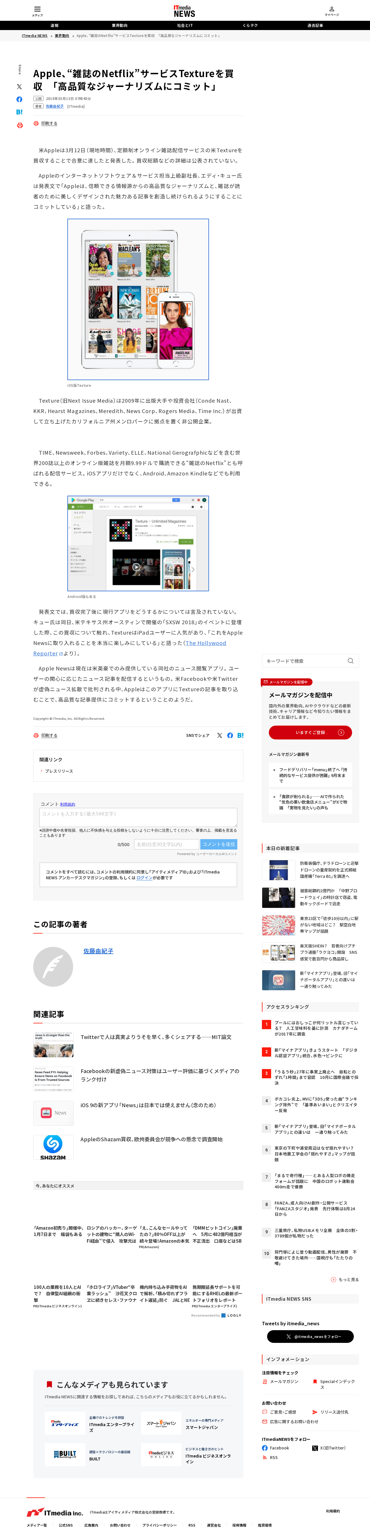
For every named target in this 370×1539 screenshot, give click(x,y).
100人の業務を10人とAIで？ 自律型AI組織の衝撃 (57, 1293)
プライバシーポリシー (159, 1525)
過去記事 (315, 25)
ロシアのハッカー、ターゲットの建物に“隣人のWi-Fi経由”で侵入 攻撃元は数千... (112, 1234)
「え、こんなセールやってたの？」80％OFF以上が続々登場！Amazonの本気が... (164, 1234)
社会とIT (185, 25)
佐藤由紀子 (99, 951)
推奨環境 (265, 1525)
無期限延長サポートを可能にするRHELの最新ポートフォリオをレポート (218, 1293)
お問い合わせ (120, 1525)
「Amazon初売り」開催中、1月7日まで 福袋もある (59, 1231)
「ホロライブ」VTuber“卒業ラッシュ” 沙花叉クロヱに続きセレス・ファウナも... (112, 1294)
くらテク (250, 25)
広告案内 (91, 1525)
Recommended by (206, 1315)
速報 (54, 25)
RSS (191, 1525)
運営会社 (214, 1525)
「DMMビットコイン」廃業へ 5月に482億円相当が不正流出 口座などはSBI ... (217, 1234)
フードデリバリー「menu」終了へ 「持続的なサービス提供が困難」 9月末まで (313, 775)
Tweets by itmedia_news (290, 1323)
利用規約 (333, 1510)
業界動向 (119, 25)
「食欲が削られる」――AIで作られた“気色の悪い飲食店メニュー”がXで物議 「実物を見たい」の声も (313, 802)
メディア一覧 (37, 1525)
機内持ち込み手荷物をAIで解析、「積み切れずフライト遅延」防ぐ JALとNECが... (165, 1294)
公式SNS (66, 1525)
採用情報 (239, 1525)
